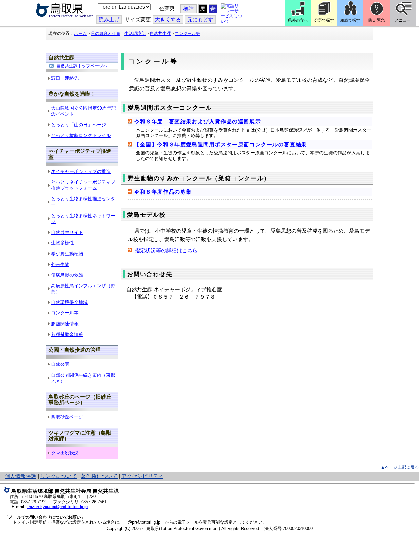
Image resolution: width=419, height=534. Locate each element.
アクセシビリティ (142, 476)
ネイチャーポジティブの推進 (81, 171)
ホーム (80, 33)
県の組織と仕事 (105, 33)
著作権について (99, 476)
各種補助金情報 (67, 334)
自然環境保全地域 (69, 302)
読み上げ (109, 19)
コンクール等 (187, 33)
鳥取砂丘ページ (67, 416)
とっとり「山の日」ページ (78, 124)
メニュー (402, 20)
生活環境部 (135, 33)
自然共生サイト (67, 232)
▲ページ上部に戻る (400, 467)
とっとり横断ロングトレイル (81, 135)
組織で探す (350, 20)
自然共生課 (160, 33)
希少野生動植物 (67, 253)
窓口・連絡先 (65, 77)
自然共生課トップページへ (81, 65)
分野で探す (324, 20)
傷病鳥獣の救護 (67, 274)
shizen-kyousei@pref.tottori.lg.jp (57, 506)
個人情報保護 (20, 476)
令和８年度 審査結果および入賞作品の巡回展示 (197, 121)
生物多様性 (62, 242)
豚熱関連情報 (65, 323)
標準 (188, 9)
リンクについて (58, 476)
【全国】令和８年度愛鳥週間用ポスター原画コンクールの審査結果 (220, 144)
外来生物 (60, 264)
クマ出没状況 (65, 452)
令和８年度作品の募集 (163, 192)
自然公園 (60, 364)
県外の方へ (298, 20)
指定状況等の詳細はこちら (166, 250)
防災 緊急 (376, 20)
